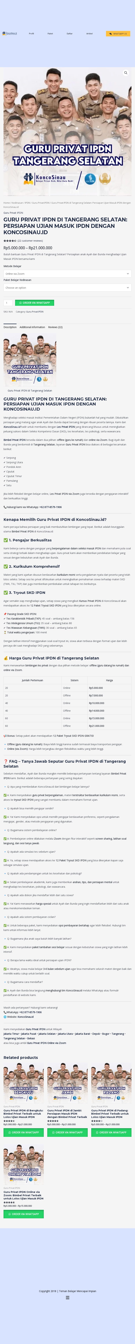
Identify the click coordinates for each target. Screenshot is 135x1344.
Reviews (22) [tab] (55, 327)
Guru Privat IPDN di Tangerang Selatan (30, 390)
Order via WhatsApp (36, 302)
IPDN (27, 202)
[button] (126, 73)
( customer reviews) (30, 240)
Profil (31, 33)
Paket (50, 33)
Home (7, 202)
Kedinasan (17, 202)
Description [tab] (10, 327)
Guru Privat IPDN (40, 202)
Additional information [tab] (32, 327)
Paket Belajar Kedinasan (17, 280)
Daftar (70, 33)
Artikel (89, 33)
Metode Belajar (12, 266)
